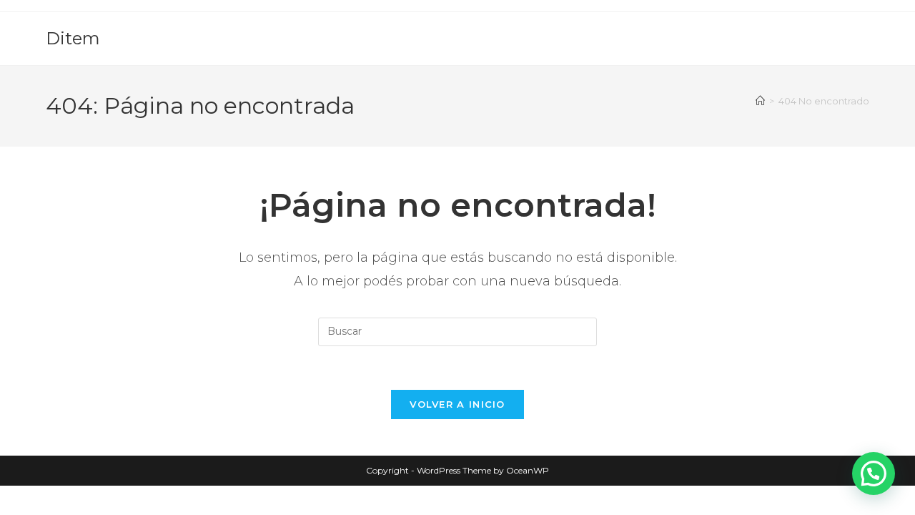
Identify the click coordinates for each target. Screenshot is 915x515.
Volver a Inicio (457, 404)
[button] (873, 473)
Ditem (73, 38)
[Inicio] (760, 101)
